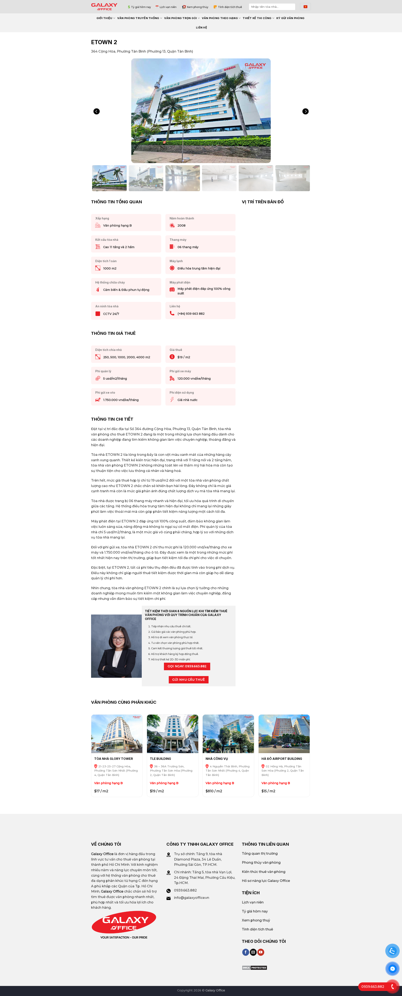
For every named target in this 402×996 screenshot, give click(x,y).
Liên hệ (201, 27)
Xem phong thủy (197, 7)
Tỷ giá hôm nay (141, 7)
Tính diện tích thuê (230, 7)
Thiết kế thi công (257, 18)
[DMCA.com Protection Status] (254, 967)
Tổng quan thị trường (260, 854)
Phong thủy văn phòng (261, 863)
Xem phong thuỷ (256, 920)
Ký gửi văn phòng (290, 18)
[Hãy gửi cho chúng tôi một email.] (253, 952)
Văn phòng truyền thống (138, 18)
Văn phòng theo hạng (220, 18)
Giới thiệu (104, 18)
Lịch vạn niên (168, 7)
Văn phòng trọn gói (180, 18)
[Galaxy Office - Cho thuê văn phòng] (104, 6)
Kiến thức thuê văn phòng (263, 872)
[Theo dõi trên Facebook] (245, 952)
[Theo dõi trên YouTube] (260, 952)
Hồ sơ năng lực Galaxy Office (266, 881)
